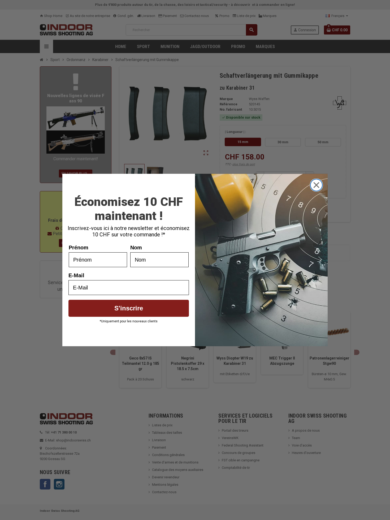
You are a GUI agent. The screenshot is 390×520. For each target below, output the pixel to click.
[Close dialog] (316, 185)
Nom (136, 247)
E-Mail (76, 275)
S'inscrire (128, 308)
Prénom (78, 247)
